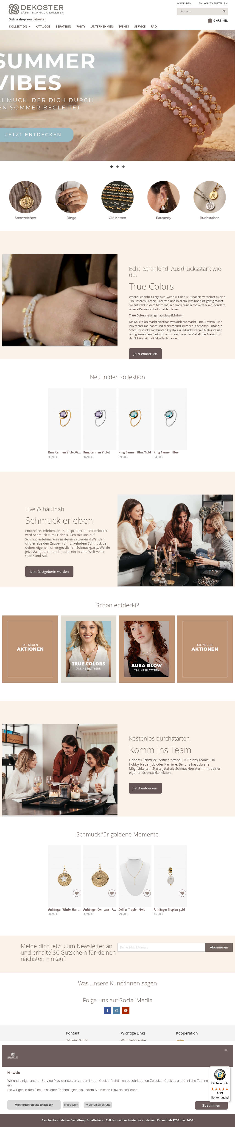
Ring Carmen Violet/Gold (65, 452)
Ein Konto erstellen (213, 3)
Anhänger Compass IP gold (101, 909)
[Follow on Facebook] (107, 1010)
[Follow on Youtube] (125, 1010)
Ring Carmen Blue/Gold (135, 452)
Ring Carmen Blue (166, 452)
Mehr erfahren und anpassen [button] (34, 1104)
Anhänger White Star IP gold (67, 909)
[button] (112, 166)
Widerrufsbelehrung (97, 1104)
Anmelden (184, 3)
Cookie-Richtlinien (112, 1080)
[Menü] (227, 1069)
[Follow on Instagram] (116, 1010)
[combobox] (202, 11)
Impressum (71, 1104)
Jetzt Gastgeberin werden (49, 571)
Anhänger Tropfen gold (169, 909)
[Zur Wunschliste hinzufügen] (76, 893)
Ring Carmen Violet (96, 452)
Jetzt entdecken (145, 354)
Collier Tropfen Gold (132, 909)
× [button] (225, 1049)
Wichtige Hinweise (133, 1040)
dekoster (39, 19)
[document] (117, 1084)
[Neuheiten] (117, 95)
